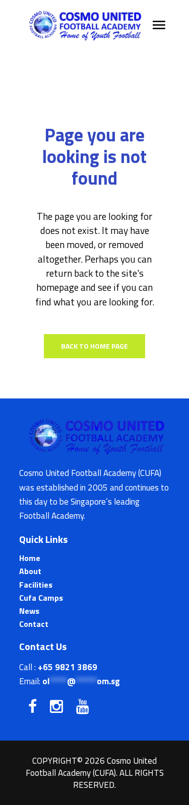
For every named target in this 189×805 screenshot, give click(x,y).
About (30, 571)
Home (29, 558)
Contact (33, 624)
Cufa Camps (41, 598)
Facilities (35, 585)
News (29, 611)
